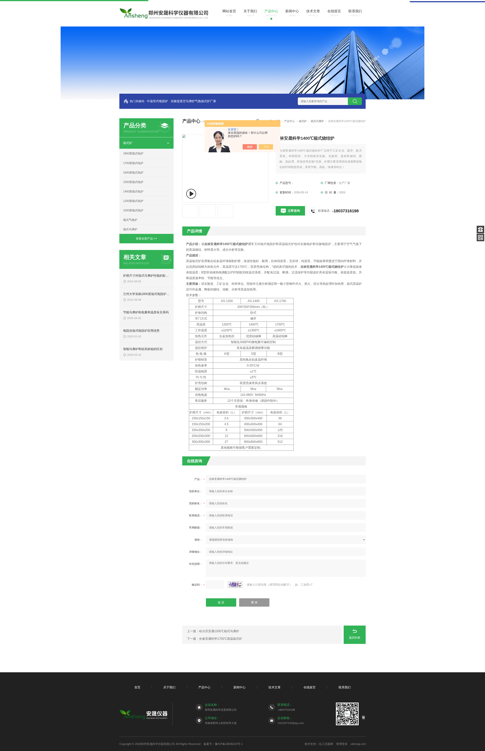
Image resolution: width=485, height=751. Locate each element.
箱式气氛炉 (130, 219)
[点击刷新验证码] (235, 584)
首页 (137, 687)
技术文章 (274, 687)
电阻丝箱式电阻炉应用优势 (141, 330)
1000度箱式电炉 (133, 210)
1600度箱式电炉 (133, 172)
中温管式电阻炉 (157, 101)
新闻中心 (239, 687)
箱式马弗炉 (130, 229)
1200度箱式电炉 (133, 200)
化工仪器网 (326, 744)
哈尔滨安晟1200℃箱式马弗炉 (219, 631)
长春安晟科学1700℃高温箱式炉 (220, 638)
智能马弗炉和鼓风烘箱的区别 (143, 349)
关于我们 (169, 687)
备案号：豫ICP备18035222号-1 (223, 744)
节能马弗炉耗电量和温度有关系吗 (146, 312)
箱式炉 (127, 143)
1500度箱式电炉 (133, 182)
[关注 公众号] (480, 237)
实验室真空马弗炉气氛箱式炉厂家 (193, 101)
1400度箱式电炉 (133, 191)
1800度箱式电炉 (133, 153)
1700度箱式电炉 (133, 163)
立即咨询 (294, 210)
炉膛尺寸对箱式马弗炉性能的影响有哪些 (150, 275)
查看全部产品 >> (146, 238)
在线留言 (310, 687)
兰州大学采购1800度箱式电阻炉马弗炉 (149, 294)
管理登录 (341, 744)
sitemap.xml (358, 744)
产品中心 (289, 121)
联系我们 (345, 687)
